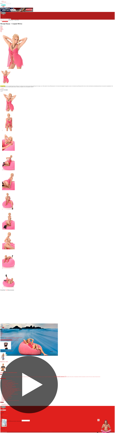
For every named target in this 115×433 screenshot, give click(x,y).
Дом (2, 16)
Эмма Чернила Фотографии (6, 395)
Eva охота (31, 376)
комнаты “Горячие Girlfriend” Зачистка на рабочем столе (10, 388)
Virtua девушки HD (5, 21)
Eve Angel (34, 376)
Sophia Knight (84, 376)
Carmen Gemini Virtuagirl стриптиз (7, 393)
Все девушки (4, 17)
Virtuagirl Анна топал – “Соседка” (7, 385)
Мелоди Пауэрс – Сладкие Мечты (7, 382)
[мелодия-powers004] (8, 170)
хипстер (43, 376)
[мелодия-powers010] (8, 288)
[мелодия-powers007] (8, 229)
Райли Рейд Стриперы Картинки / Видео (8, 391)
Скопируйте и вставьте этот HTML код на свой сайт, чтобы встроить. (11, 421)
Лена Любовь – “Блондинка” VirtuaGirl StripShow (9, 389)
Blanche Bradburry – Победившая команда (12, 338)
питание (37, 376)
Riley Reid (80, 376)
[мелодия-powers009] (8, 268)
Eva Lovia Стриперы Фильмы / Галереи (8, 392)
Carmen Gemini (18, 376)
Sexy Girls (3, 414)
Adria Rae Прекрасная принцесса (6, 350)
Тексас (6, 376)
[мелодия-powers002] (8, 130)
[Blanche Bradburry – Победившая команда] (3, 370)
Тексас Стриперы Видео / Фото (7, 387)
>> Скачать (2, 88)
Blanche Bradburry (13, 376)
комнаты (94, 376)
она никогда (24, 376)
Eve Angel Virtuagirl (5, 397)
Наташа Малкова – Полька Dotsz (7, 396)
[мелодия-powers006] (8, 209)
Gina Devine (40, 376)
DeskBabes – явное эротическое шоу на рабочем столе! (10, 400)
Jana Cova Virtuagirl (5, 399)
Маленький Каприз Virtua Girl (6, 394)
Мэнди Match (68, 376)
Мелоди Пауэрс (4, 328)
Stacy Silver (87, 376)
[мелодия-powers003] (8, 150)
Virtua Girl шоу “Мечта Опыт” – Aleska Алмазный (9, 390)
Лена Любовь (49, 376)
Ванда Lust (91, 376)
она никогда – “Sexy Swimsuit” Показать (8, 384)
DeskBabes (21, 376)
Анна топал (9, 376)
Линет (53, 376)
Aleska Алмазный (2, 376)
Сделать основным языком (4, 410)
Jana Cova (46, 376)
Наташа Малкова (77, 376)
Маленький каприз (60, 376)
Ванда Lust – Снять (4, 361)
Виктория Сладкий (98, 376)
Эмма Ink (28, 376)
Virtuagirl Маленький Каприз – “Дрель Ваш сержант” (14, 337)
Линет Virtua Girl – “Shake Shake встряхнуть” (9, 386)
